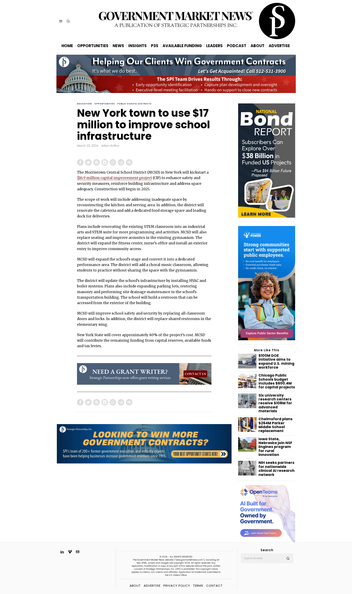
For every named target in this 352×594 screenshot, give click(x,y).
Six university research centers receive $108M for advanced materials (275, 403)
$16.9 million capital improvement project (114, 178)
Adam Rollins (110, 146)
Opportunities (104, 103)
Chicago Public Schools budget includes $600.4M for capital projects (276, 381)
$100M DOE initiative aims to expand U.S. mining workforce (276, 361)
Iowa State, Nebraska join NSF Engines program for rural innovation (275, 447)
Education (84, 103)
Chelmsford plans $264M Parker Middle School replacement (275, 425)
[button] (288, 558)
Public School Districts (134, 103)
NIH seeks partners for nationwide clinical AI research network (276, 469)
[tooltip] (80, 162)
